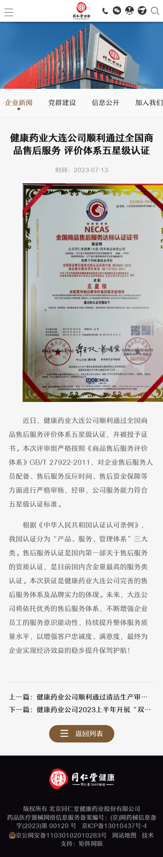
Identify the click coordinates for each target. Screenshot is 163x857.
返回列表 (89, 733)
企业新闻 (19, 103)
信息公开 (106, 103)
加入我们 (149, 103)
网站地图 (124, 835)
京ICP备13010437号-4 (114, 826)
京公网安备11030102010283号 (61, 835)
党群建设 (62, 103)
